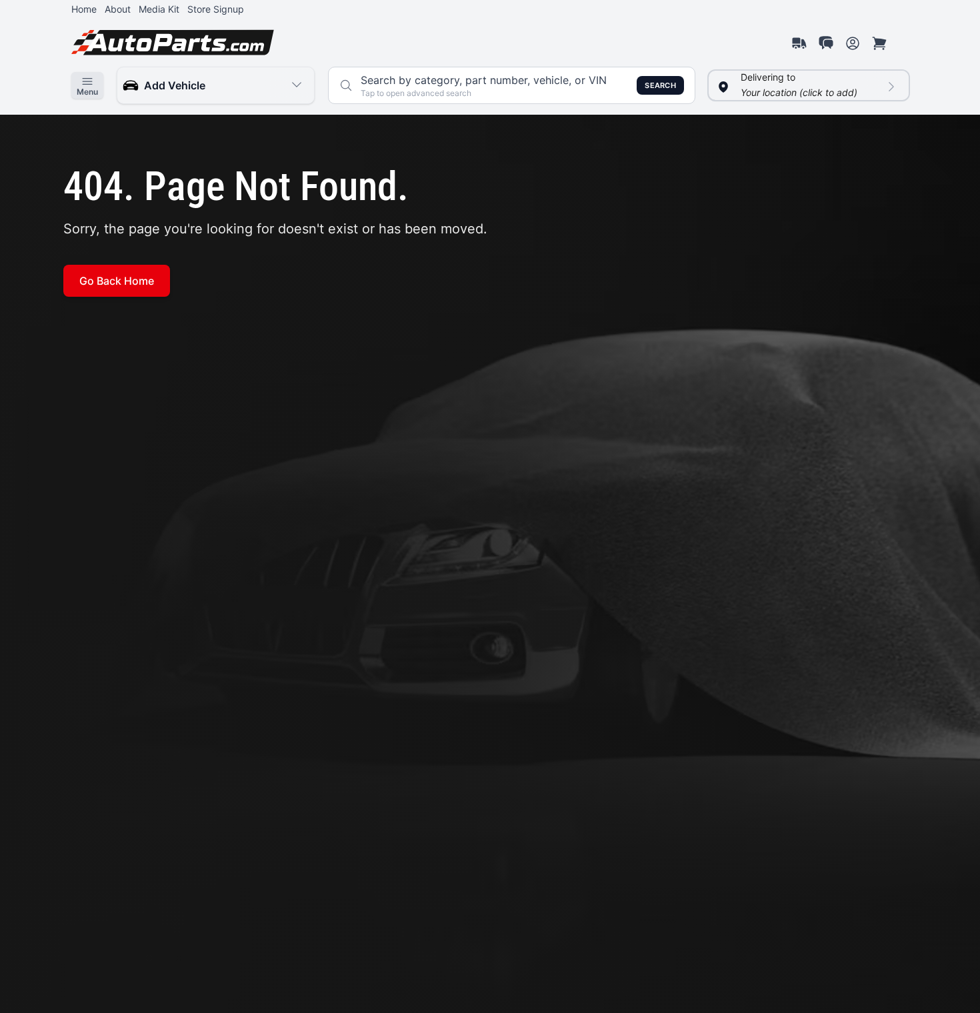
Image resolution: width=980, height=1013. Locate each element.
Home (84, 9)
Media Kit (159, 9)
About (118, 9)
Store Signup (215, 9)
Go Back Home (116, 280)
